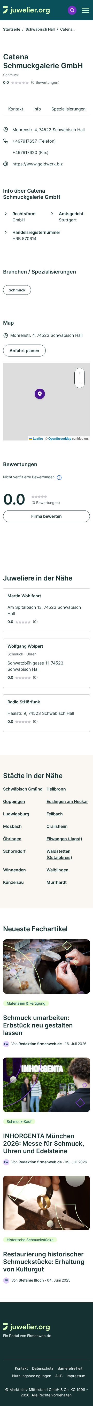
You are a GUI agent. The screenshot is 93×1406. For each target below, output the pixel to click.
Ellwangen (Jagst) (64, 838)
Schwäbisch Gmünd (23, 789)
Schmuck (17, 290)
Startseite (11, 29)
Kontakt (21, 1368)
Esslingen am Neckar (67, 801)
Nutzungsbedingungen (31, 1376)
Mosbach (12, 826)
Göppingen (14, 801)
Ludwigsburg (16, 813)
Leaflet (37, 438)
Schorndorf (14, 851)
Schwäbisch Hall (40, 29)
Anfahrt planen (24, 350)
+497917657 (24, 141)
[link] (46, 610)
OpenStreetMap (59, 438)
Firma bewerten (46, 516)
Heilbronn (56, 789)
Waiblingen (57, 869)
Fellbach (55, 813)
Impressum (76, 1376)
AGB (59, 1376)
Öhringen (12, 838)
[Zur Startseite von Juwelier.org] (26, 10)
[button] (72, 10)
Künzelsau (13, 882)
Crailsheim (57, 826)
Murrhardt (57, 882)
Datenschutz (42, 1368)
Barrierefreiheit (70, 1368)
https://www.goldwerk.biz (37, 163)
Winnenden (14, 869)
